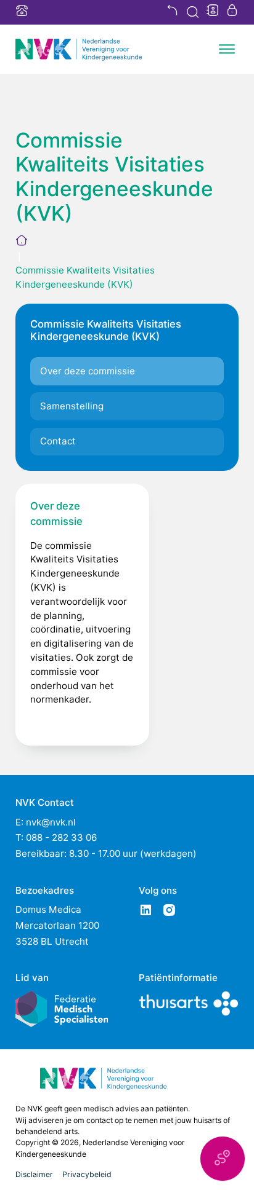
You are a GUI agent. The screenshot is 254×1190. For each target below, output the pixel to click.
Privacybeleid (87, 1174)
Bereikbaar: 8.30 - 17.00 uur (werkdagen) (106, 853)
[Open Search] (192, 12)
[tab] (127, 371)
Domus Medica (48, 909)
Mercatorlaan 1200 (57, 925)
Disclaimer (34, 1174)
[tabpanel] (82, 614)
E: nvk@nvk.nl (45, 822)
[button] (222, 1158)
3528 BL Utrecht (52, 941)
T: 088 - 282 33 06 (56, 837)
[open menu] (227, 49)
